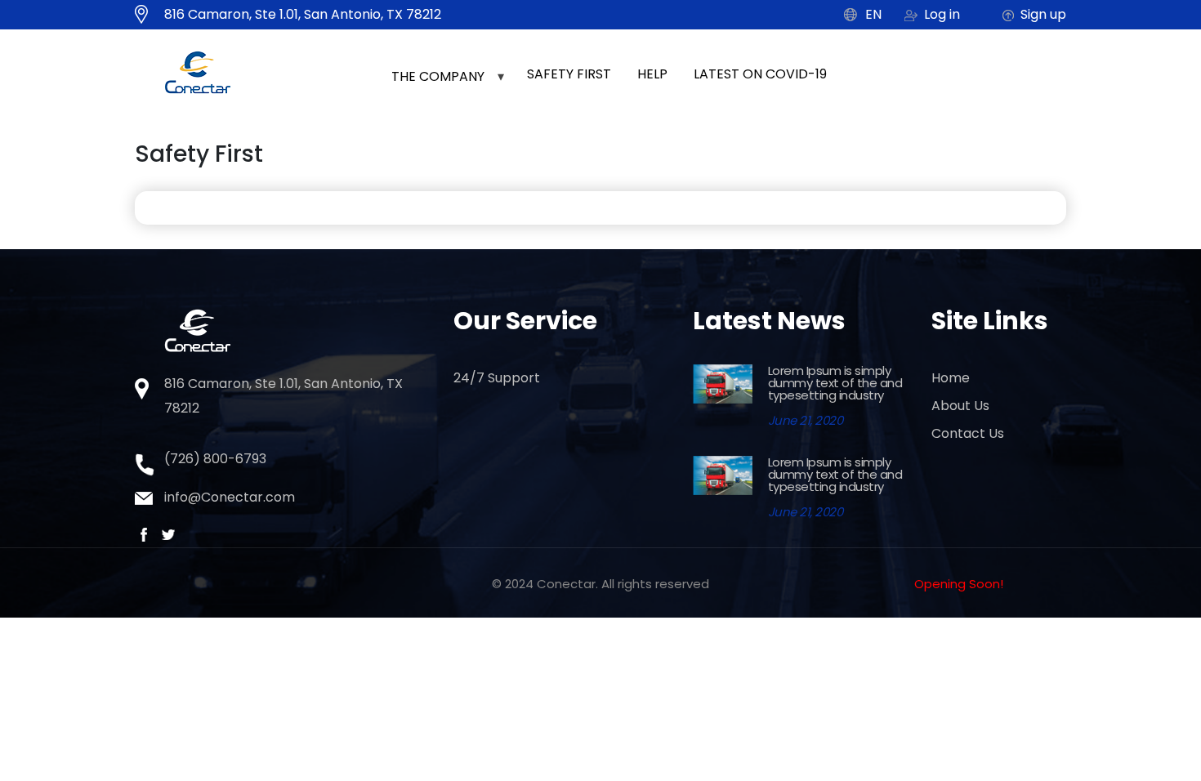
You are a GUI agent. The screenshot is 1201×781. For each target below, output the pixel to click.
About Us (960, 405)
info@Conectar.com (229, 497)
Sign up (1043, 14)
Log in (942, 14)
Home (950, 377)
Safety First (569, 74)
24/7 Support (496, 377)
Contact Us (967, 433)
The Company (437, 76)
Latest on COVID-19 (760, 74)
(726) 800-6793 (215, 458)
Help (652, 74)
